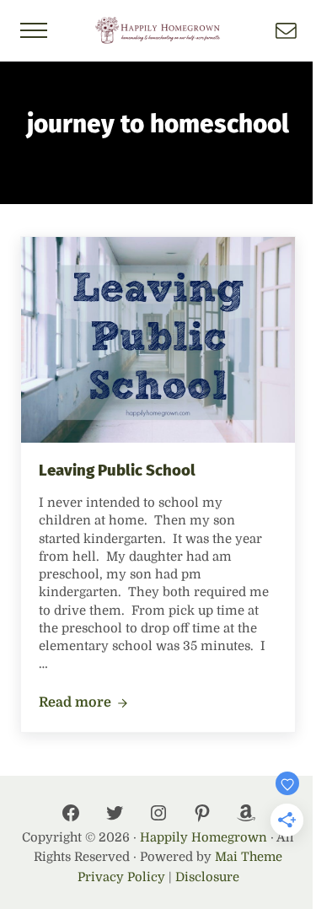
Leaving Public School (117, 470)
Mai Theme (248, 857)
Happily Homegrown (203, 838)
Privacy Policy (121, 877)
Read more (83, 703)
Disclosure (207, 877)
